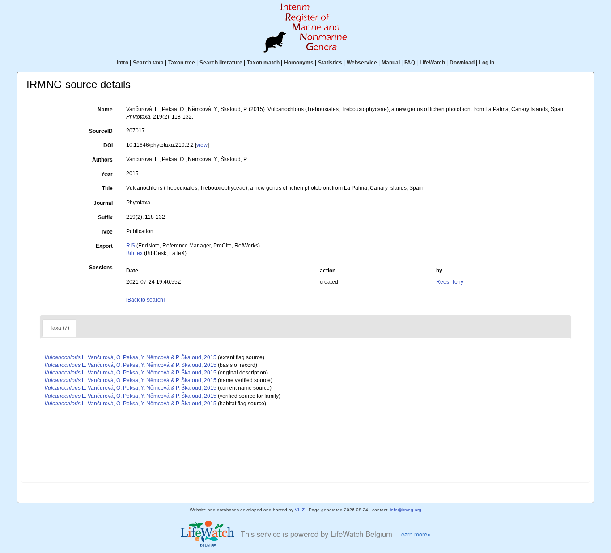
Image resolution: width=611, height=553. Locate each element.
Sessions (101, 267)
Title (107, 188)
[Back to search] (145, 300)
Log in (486, 63)
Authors (102, 160)
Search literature (220, 63)
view (202, 145)
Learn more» (414, 534)
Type (107, 232)
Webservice (362, 63)
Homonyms (299, 63)
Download (462, 63)
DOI (108, 145)
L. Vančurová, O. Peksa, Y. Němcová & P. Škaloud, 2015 (130, 357)
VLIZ (300, 509)
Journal (103, 203)
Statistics (330, 63)
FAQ (409, 63)
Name (105, 109)
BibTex (134, 253)
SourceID (101, 131)
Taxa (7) (59, 328)
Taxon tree (181, 63)
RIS (130, 245)
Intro (122, 63)
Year (107, 174)
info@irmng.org (405, 509)
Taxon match (263, 63)
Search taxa (148, 63)
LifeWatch (432, 63)
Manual (391, 63)
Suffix (105, 217)
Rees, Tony (449, 282)
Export (104, 246)
